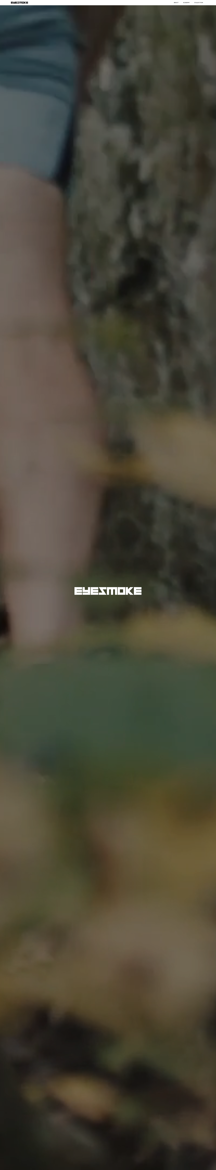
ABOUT (176, 2)
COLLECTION (198, 2)
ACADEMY (186, 2)
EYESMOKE (19, 2)
